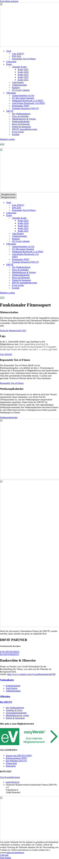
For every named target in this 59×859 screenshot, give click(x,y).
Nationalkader (7, 680)
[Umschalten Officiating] (50, 244)
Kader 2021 (23, 80)
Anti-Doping (18, 82)
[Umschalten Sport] (50, 202)
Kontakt (15, 134)
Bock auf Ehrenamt (21, 124)
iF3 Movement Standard (23, 98)
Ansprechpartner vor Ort (23, 95)
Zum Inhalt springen (9, 1)
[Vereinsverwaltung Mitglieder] (29, 744)
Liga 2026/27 (18, 53)
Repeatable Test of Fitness (24, 59)
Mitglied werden (7, 139)
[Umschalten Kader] (50, 215)
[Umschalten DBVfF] (50, 264)
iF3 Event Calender (21, 90)
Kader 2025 (23, 69)
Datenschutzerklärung (15, 853)
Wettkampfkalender (21, 121)
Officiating (5, 696)
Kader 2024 (23, 72)
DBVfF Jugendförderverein (24, 129)
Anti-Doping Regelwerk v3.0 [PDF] (28, 103)
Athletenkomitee (19, 85)
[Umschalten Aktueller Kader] (50, 218)
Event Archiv (18, 132)
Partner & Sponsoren (21, 126)
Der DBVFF (6, 702)
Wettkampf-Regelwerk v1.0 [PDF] (27, 100)
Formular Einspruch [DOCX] (25, 108)
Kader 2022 (23, 77)
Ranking (16, 87)
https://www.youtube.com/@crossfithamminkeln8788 (31, 674)
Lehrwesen (11, 61)
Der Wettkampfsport (21, 113)
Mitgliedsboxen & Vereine (24, 119)
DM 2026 (16, 56)
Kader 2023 (23, 74)
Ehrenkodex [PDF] (20, 106)
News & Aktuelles (20, 116)
